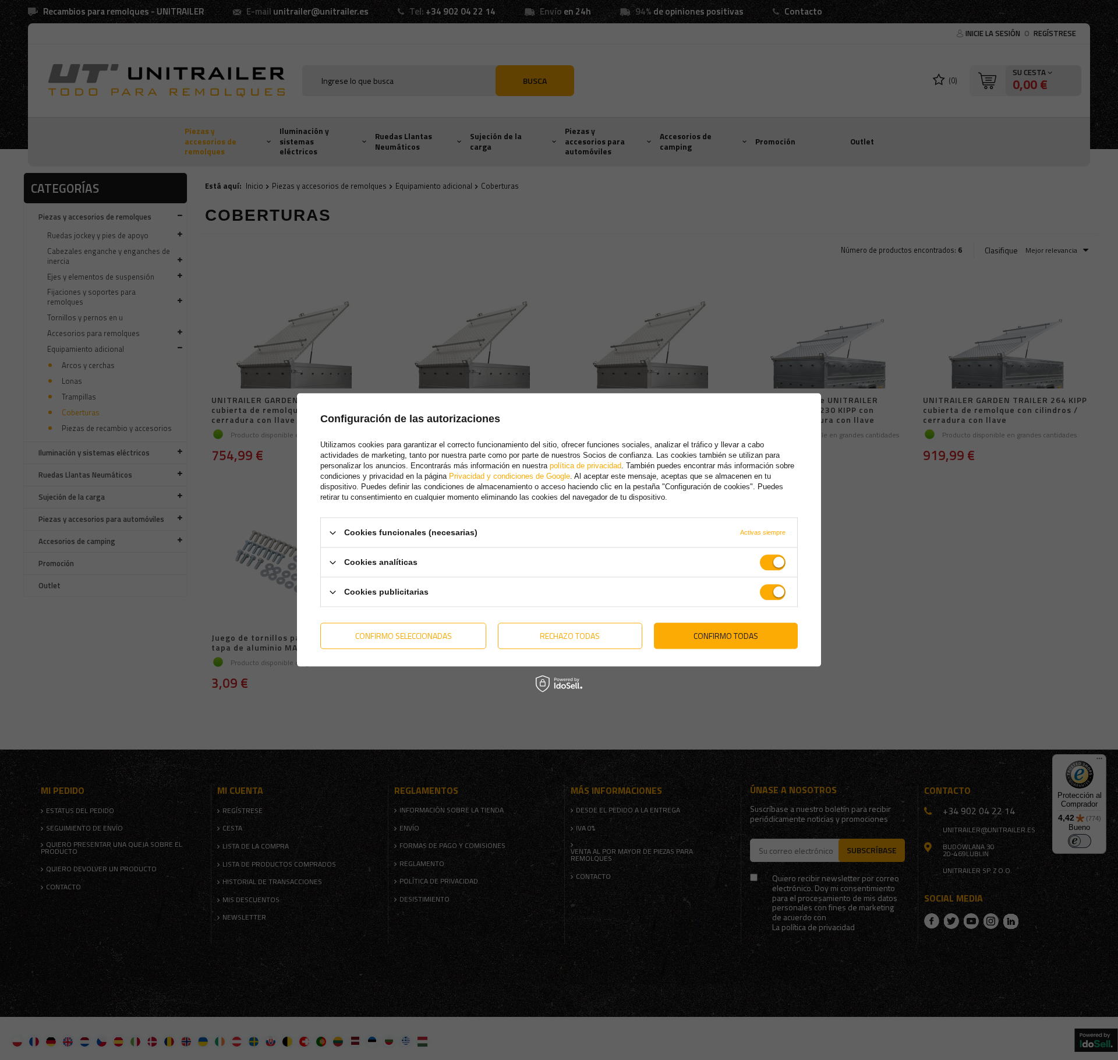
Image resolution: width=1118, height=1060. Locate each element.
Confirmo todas (726, 636)
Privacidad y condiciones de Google (509, 476)
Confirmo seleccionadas (403, 636)
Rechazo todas (570, 636)
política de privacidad (585, 465)
